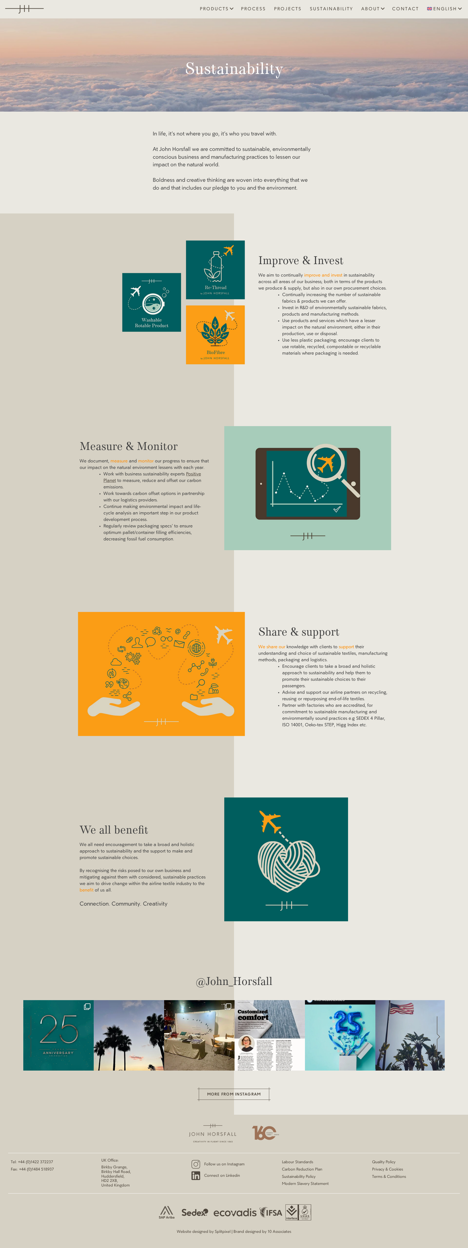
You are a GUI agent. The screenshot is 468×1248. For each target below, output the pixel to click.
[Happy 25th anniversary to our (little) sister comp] (340, 1035)
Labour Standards (297, 1162)
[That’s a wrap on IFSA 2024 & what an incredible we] (129, 1035)
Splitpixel (222, 1232)
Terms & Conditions (389, 1177)
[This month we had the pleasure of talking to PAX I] (270, 1035)
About (370, 9)
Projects (288, 9)
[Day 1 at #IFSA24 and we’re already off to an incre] (199, 1035)
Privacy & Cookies (387, 1169)
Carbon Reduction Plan (302, 1169)
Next (439, 1037)
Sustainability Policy (299, 1177)
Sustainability (331, 9)
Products (214, 9)
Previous (29, 1037)
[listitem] (58, 1035)
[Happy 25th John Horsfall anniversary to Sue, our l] (58, 1035)
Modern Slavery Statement (305, 1184)
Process (253, 9)
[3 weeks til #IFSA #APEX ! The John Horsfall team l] (410, 1035)
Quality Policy (383, 1162)
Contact (405, 9)
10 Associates (279, 1232)
